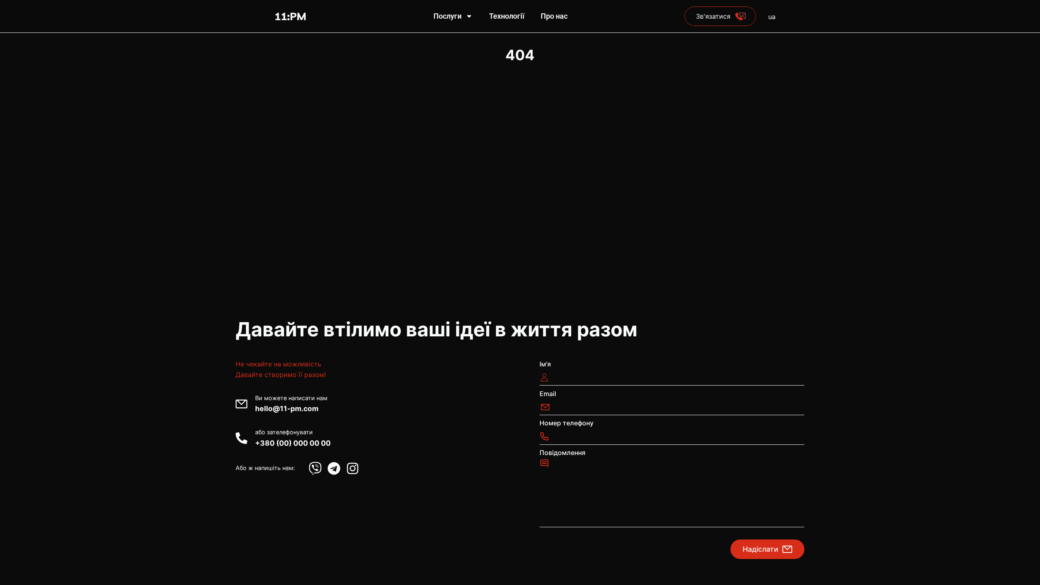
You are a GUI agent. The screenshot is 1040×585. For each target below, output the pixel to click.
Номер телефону (567, 423)
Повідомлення (562, 452)
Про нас (554, 16)
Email (548, 394)
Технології (506, 16)
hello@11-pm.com (286, 408)
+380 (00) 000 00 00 (293, 443)
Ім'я (545, 364)
